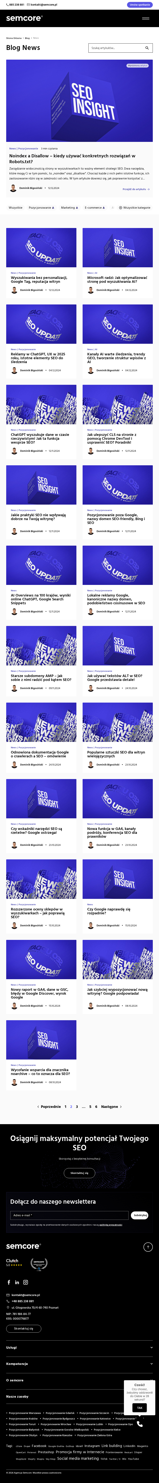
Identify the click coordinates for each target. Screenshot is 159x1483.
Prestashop (46, 1452)
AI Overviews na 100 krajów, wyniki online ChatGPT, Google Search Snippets (41, 599)
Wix (124, 1459)
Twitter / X (114, 1459)
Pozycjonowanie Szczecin (94, 1413)
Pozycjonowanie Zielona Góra (94, 1435)
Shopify (31, 1459)
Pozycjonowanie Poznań (130, 1419)
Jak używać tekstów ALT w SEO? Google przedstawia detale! (114, 677)
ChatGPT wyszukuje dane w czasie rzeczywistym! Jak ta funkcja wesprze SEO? (40, 438)
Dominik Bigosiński (30, 188)
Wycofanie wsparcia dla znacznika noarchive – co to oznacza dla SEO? (40, 1072)
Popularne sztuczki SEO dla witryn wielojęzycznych (116, 754)
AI (113, 207)
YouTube (133, 1459)
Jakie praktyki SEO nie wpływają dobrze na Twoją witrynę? (38, 517)
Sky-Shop (50, 1459)
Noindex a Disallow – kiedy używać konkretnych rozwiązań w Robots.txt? (72, 159)
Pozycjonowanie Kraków (23, 1419)
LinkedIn (129, 1446)
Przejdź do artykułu (134, 189)
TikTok (104, 1459)
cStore (19, 1446)
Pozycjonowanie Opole (121, 1424)
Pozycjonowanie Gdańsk (60, 1413)
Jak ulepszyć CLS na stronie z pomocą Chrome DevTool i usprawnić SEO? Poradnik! (111, 438)
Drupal (27, 1446)
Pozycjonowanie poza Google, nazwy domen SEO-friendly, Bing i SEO (116, 518)
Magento (142, 1446)
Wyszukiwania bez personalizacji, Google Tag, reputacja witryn (39, 279)
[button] (139, 1424)
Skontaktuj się (79, 1173)
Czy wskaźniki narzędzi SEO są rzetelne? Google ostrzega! (36, 830)
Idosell (79, 1446)
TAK (139, 1407)
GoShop (70, 1446)
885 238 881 (16, 4)
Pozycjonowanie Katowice (95, 1419)
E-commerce (93, 207)
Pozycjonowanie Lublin (89, 1424)
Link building (112, 1446)
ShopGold (21, 1459)
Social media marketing (78, 1458)
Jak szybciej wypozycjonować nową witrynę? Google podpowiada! (117, 991)
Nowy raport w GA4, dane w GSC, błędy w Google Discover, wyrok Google (39, 993)
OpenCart (21, 1452)
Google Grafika (56, 1446)
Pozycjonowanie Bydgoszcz (59, 1419)
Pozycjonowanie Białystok (24, 1430)
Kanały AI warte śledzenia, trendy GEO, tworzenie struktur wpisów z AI (116, 358)
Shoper (138, 1452)
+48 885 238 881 (23, 1301)
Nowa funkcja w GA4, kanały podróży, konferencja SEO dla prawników (112, 832)
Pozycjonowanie (28, 148)
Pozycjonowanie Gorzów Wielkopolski (66, 1430)
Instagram (92, 1446)
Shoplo (40, 1459)
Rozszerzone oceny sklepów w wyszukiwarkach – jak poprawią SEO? (38, 913)
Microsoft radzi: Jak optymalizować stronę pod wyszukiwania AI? (117, 279)
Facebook (39, 1446)
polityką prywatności (110, 1225)
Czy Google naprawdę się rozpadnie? (108, 911)
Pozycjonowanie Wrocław (56, 1424)
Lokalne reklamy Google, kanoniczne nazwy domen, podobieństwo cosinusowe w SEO (116, 599)
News (12, 148)
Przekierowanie (114, 1452)
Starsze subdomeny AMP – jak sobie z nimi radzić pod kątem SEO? (41, 677)
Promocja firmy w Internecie (80, 1452)
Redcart (128, 1452)
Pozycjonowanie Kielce (107, 1430)
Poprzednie (51, 1106)
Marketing (68, 207)
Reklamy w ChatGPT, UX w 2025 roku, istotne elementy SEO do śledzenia (38, 358)
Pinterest (31, 1452)
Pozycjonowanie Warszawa (25, 1413)
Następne (109, 1106)
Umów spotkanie (140, 5)
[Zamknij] (155, 1380)
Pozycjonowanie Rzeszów (57, 1435)
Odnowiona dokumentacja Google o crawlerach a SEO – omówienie (40, 754)
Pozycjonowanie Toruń (22, 1424)
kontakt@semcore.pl (44, 4)
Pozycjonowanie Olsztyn (23, 1435)
